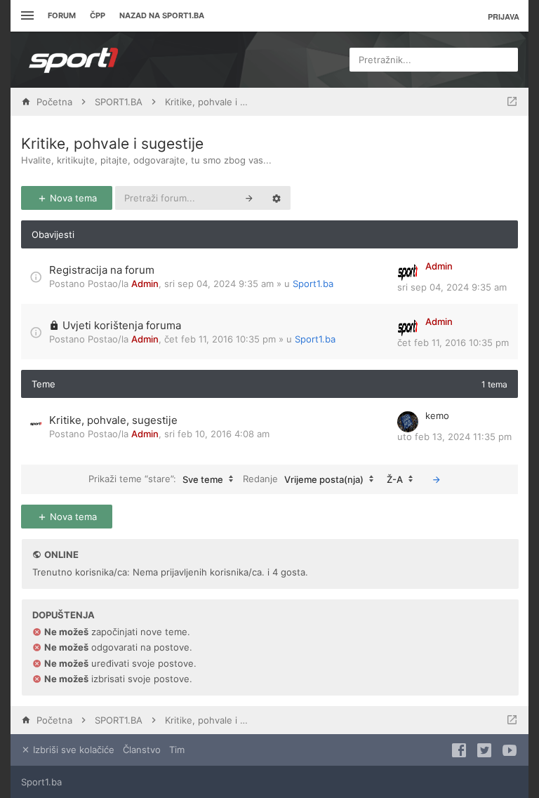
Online (61, 554)
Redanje (303, 478)
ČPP (97, 15)
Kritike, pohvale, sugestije (113, 420)
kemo (437, 415)
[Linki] (26, 16)
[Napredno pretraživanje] (276, 198)
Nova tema (72, 198)
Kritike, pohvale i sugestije (112, 143)
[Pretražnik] (249, 198)
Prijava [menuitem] (503, 16)
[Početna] (73, 59)
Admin (145, 283)
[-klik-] (436, 479)
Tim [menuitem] (177, 749)
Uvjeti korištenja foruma (121, 325)
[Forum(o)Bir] (511, 102)
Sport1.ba (313, 283)
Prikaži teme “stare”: (155, 478)
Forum (62, 15)
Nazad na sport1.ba (161, 15)
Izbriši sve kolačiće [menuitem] (72, 749)
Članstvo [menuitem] (142, 749)
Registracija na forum (101, 270)
